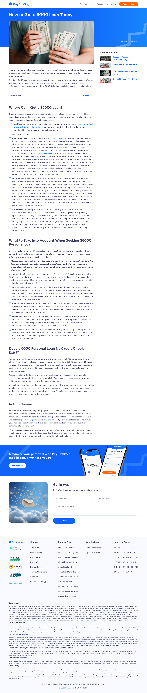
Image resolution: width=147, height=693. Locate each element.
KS (131, 552)
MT (115, 562)
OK (119, 567)
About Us (34, 547)
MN (127, 557)
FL (136, 547)
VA (123, 572)
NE (124, 562)
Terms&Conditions (38, 572)
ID (121, 552)
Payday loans (103, 4)
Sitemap (34, 576)
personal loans (49, 153)
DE (132, 547)
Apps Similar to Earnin (68, 576)
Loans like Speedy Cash (68, 552)
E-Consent (35, 557)
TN (136, 567)
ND (119, 562)
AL (119, 547)
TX (115, 572)
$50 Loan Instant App (68, 591)
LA (115, 557)
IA (118, 552)
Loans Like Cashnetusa (68, 547)
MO (131, 557)
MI (123, 557)
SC (128, 567)
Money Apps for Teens (68, 586)
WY (132, 572)
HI (115, 552)
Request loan (128, 4)
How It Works (36, 552)
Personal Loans (86, 4)
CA (123, 547)
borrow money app (58, 138)
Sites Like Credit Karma (68, 562)
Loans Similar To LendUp (69, 557)
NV (136, 562)
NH (128, 562)
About (113, 4)
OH (115, 567)
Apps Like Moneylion (67, 572)
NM (132, 562)
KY (135, 552)
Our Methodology (38, 581)
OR (124, 567)
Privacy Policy (36, 567)
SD (132, 567)
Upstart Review (93, 552)
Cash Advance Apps (67, 596)
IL (124, 552)
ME (119, 557)
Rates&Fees (35, 562)
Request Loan (17, 465)
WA (127, 572)
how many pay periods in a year (36, 420)
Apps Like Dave (65, 581)
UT (119, 572)
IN (128, 552)
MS (136, 557)
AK (115, 547)
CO (127, 547)
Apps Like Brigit (65, 567)
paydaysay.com (66, 688)
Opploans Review (93, 547)
